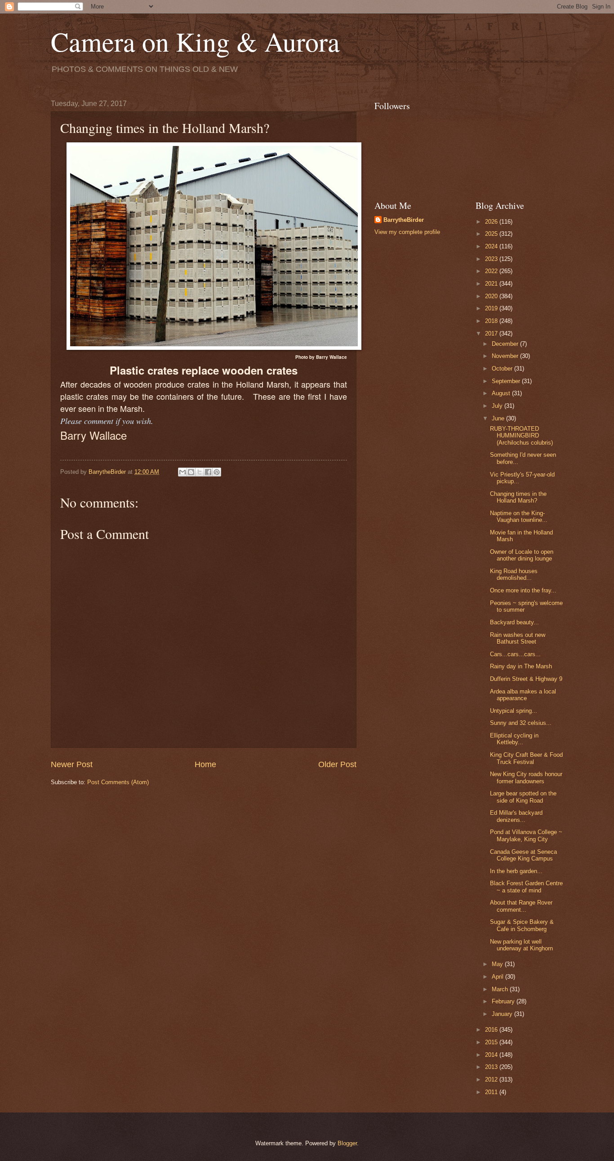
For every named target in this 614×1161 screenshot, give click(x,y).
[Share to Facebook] (208, 472)
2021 (492, 283)
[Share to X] (199, 472)
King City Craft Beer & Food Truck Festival (526, 758)
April (498, 976)
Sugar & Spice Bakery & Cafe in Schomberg (522, 925)
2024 (492, 246)
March (501, 989)
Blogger (347, 1143)
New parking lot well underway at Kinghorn (521, 945)
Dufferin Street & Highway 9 (526, 678)
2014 (492, 1054)
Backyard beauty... (514, 622)
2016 (492, 1029)
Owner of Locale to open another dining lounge (521, 555)
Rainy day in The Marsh (521, 666)
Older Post (337, 764)
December (506, 343)
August (502, 393)
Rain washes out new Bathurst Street (517, 638)
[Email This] (182, 472)
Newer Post (72, 764)
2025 (492, 233)
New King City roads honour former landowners (526, 777)
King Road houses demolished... (514, 574)
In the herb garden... (516, 871)
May (498, 964)
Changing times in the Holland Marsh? (518, 497)
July (498, 405)
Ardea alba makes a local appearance (523, 695)
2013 (492, 1067)
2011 (492, 1092)
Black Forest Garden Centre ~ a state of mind (526, 886)
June (499, 418)
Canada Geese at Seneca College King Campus (523, 855)
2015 (492, 1042)
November (506, 356)
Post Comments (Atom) (118, 782)
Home (205, 764)
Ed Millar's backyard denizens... (516, 816)
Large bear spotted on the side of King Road (523, 796)
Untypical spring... (513, 710)
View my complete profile (407, 232)
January (503, 1014)
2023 (492, 259)
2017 (492, 333)
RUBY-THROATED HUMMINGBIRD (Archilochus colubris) (521, 435)
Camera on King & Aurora (195, 41)
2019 (492, 308)
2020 (492, 296)
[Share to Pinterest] (216, 472)
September (507, 381)
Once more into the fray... (523, 590)
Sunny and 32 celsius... (521, 723)
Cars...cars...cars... (515, 654)
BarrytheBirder (403, 219)
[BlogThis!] (191, 472)
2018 (492, 321)
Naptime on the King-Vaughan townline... (518, 516)
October (503, 368)
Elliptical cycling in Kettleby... (514, 739)
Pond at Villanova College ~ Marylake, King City (526, 835)
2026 (492, 221)
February (504, 1001)
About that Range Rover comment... (521, 906)
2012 (492, 1079)
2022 (492, 271)
